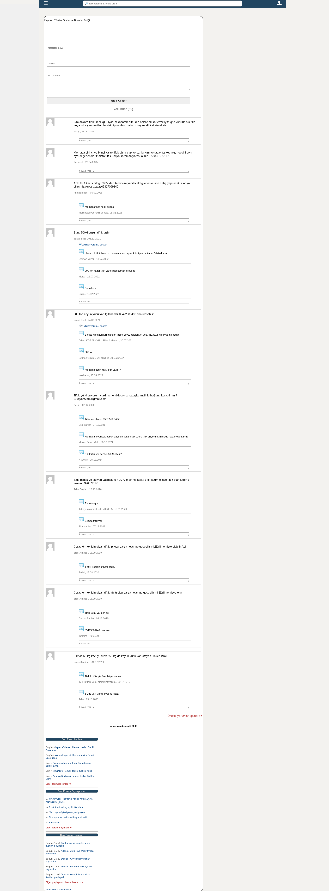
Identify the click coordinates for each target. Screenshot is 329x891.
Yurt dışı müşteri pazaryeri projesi (67, 812)
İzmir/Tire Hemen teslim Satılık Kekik (72, 770)
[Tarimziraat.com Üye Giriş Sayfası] (279, 4)
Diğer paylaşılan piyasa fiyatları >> (64, 882)
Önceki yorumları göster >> (185, 715)
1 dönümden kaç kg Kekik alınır (66, 807)
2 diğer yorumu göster (94, 244)
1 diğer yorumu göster (94, 325)
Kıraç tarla (54, 822)
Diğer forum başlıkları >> (59, 827)
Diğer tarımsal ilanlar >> (58, 783)
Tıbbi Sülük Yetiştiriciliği (58, 889)
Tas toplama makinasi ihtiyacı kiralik (68, 817)
